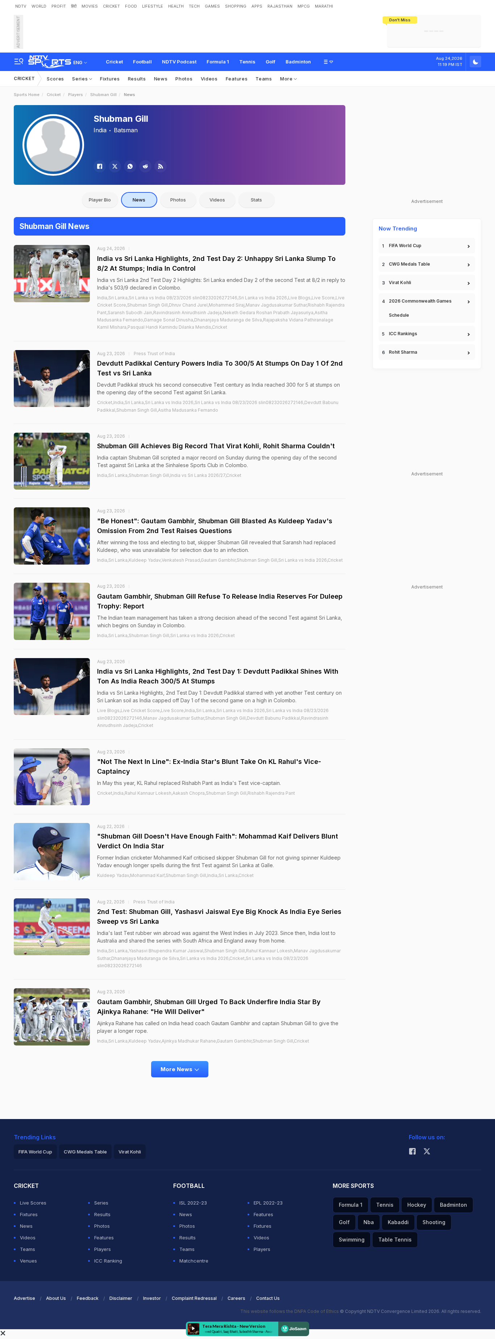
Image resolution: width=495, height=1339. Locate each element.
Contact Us (268, 1298)
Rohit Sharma (403, 352)
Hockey (416, 1205)
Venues (28, 1261)
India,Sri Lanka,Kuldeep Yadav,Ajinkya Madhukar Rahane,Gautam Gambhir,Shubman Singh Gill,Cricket (203, 1041)
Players (75, 94)
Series (80, 79)
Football (142, 62)
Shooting (434, 1222)
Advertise (24, 1298)
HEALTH (176, 6)
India (100, 130)
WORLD (39, 6)
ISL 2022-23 (193, 1203)
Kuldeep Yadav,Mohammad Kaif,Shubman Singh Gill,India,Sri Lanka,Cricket (175, 875)
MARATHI (324, 6)
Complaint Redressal (194, 1298)
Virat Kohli (400, 282)
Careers (236, 1298)
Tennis (247, 62)
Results (137, 79)
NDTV (20, 6)
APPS (256, 6)
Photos (183, 79)
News (161, 79)
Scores (55, 79)
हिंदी (73, 6)
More (287, 79)
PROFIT (58, 6)
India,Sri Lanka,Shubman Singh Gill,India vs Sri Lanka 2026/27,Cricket (169, 475)
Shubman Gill (103, 94)
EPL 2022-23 (268, 1203)
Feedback (88, 1298)
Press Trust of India (154, 353)
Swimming (352, 1239)
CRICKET (111, 6)
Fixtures (110, 79)
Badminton (298, 62)
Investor (152, 1298)
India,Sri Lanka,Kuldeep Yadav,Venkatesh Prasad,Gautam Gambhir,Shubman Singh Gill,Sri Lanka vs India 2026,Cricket (220, 560)
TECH (194, 6)
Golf (270, 62)
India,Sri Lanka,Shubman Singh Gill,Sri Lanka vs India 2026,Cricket (166, 635)
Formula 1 (218, 62)
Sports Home (26, 94)
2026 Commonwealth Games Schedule (420, 308)
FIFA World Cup (405, 245)
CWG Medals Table (409, 264)
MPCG (304, 6)
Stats (256, 200)
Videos (209, 79)
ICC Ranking (108, 1261)
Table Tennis (395, 1239)
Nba (368, 1222)
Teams (263, 79)
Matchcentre (193, 1261)
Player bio (100, 200)
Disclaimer (120, 1298)
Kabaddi (398, 1222)
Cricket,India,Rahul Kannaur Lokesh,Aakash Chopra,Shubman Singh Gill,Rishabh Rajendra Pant (196, 793)
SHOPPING (235, 6)
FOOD (131, 6)
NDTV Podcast (179, 62)
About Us (56, 1298)
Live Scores (33, 1203)
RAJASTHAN (279, 6)
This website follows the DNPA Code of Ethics (290, 1311)
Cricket (114, 62)
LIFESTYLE (152, 6)
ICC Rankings (403, 333)
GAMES (212, 6)
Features (237, 79)
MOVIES (90, 6)
